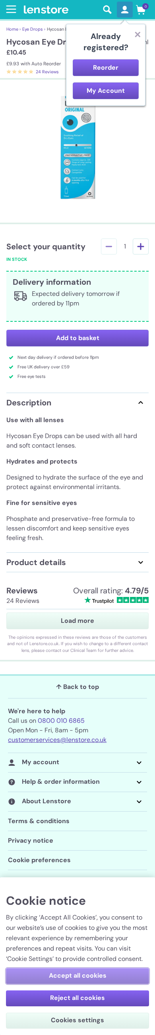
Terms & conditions (39, 821)
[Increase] (141, 246)
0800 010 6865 (61, 720)
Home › (13, 29)
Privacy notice (30, 840)
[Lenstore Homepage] (61, 10)
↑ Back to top (77, 687)
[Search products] (107, 10)
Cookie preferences (39, 860)
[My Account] (125, 10)
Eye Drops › (33, 29)
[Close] (137, 34)
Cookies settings (77, 1020)
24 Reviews (47, 71)
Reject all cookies (77, 998)
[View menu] (9, 9)
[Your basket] (141, 10)
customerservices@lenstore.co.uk (57, 740)
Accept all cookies (78, 975)
